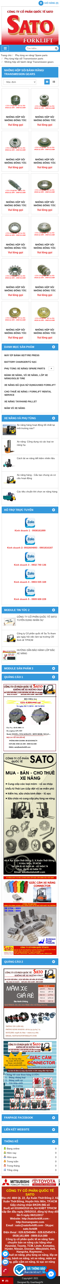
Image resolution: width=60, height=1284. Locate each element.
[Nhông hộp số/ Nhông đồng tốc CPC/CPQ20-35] (44, 187)
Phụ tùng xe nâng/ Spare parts (24, 368)
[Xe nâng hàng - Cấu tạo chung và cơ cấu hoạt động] (9, 485)
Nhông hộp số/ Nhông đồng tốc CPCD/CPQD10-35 (15, 120)
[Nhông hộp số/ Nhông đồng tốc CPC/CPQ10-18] (15, 187)
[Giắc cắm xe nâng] (30, 1076)
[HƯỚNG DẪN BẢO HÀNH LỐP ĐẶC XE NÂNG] (9, 660)
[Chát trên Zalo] (5, 1262)
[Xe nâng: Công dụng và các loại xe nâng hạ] (9, 452)
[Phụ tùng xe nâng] (30, 814)
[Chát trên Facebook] (5, 1254)
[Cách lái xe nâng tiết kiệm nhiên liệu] (9, 469)
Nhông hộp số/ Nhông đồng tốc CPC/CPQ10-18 (15, 205)
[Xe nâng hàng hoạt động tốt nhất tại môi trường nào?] (9, 435)
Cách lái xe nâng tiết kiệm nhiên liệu (36, 458)
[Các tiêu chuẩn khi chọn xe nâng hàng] (9, 502)
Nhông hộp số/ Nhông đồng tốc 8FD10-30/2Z (15, 333)
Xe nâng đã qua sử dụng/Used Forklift (30, 385)
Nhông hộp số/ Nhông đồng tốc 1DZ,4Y (45, 333)
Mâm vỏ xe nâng (14, 408)
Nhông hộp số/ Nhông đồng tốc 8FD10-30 (45, 290)
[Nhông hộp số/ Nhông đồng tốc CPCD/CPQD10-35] (15, 102)
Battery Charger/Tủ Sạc (20, 362)
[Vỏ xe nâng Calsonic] (30, 1003)
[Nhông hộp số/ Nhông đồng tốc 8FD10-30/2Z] (15, 314)
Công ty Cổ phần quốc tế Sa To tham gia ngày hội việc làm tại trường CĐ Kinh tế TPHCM (36, 636)
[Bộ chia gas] (30, 718)
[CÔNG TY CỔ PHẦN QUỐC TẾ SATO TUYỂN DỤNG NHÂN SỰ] (9, 627)
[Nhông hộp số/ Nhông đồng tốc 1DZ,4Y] (44, 314)
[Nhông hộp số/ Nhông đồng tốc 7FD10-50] (15, 272)
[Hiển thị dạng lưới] (47, 81)
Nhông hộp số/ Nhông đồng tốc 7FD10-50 (15, 290)
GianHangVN (36, 1282)
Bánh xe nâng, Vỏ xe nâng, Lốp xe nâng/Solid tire (26, 377)
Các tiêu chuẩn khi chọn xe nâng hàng (37, 491)
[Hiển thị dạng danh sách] (53, 81)
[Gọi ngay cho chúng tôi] (5, 1270)
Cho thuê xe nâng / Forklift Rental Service (28, 393)
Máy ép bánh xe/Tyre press (21, 355)
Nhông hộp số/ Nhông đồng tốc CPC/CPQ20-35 (45, 205)
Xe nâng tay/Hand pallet (20, 401)
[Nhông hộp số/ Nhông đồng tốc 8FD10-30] (44, 272)
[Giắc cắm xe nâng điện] (30, 915)
